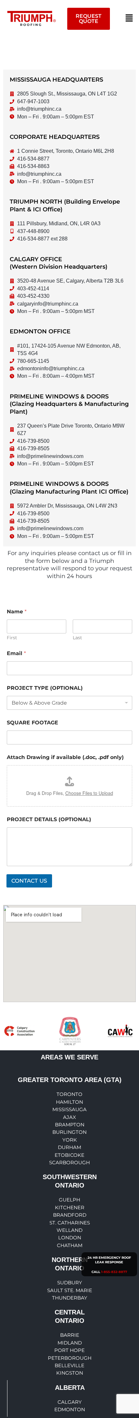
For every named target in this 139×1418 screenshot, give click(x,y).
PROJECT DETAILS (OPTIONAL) (49, 819)
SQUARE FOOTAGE (32, 723)
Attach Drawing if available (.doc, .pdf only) (65, 757)
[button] (129, 18)
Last (77, 638)
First (12, 638)
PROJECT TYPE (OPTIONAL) (45, 688)
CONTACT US (29, 880)
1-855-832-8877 (114, 1272)
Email (16, 653)
